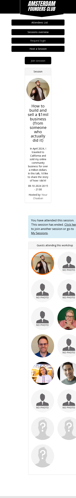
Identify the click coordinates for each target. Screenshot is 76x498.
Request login (38, 40)
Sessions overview (38, 32)
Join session (38, 60)
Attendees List (39, 22)
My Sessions (39, 233)
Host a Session (38, 48)
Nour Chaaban (40, 196)
